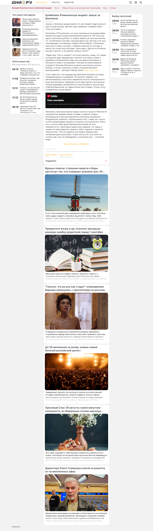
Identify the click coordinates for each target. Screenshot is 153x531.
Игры (105, 8)
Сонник (113, 8)
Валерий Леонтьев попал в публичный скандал (32, 8)
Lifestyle (55, 2)
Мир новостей (66, 155)
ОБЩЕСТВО (69, 2)
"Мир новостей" (90, 70)
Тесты (56, 8)
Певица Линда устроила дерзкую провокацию (81, 8)
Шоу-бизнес (41, 2)
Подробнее (51, 161)
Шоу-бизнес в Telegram (76, 144)
